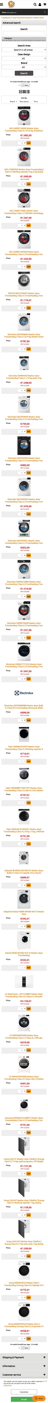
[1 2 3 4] (21, 1298)
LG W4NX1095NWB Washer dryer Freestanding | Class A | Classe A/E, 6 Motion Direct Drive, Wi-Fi (24, 1078)
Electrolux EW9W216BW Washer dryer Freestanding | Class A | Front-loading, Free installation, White (24, 584)
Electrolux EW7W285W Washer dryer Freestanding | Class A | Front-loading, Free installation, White (24, 419)
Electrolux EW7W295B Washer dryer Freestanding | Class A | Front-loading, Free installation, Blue (24, 460)
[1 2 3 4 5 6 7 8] (21, 1091)
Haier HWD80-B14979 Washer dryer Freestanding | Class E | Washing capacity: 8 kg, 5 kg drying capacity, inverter (24, 749)
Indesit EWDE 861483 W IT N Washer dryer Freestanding (24, 954)
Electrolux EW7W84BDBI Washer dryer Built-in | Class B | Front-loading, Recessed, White (23, 706)
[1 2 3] (21, 267)
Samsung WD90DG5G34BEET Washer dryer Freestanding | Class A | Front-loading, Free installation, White (24, 1120)
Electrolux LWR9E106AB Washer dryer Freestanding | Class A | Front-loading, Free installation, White (24, 625)
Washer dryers (41, 40)
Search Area (24, 45)
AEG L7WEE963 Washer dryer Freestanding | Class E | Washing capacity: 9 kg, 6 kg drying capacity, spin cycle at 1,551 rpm (24, 171)
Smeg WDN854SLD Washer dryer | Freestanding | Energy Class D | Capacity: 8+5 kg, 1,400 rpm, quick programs (24, 1285)
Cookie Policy (8, 1385)
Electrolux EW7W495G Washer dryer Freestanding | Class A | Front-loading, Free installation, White (24, 543)
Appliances (11, 40)
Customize (24, 1392)
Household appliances (9, 12)
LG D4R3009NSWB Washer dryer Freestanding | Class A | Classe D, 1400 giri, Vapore (24, 1037)
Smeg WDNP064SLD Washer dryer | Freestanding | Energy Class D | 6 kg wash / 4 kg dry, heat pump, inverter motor (24, 1326)
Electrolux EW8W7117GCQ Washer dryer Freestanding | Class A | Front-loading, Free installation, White (24, 666)
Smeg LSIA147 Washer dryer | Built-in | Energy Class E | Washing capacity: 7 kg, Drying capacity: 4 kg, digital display (24, 1202)
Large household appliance (25, 40)
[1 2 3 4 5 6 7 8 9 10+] (21, 432)
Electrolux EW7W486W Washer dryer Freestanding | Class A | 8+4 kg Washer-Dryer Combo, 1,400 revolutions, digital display (24, 336)
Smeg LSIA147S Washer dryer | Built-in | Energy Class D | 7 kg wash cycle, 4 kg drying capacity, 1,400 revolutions (24, 1243)
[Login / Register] (40, 4)
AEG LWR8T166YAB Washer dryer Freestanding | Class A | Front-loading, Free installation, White (24, 254)
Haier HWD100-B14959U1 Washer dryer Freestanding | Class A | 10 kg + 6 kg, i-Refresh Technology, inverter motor (24, 831)
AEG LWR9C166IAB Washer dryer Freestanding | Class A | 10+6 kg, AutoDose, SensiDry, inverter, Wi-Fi (24, 130)
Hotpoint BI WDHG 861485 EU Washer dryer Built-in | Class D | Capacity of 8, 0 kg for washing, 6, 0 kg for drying (24, 872)
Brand (24, 62)
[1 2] (21, 143)
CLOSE (46, 1381)
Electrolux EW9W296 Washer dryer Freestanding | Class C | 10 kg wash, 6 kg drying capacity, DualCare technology (23, 378)
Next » (27, 85)
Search (24, 28)
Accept (24, 1399)
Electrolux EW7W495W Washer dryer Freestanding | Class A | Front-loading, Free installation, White (24, 501)
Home (4, 40)
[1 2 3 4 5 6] (21, 926)
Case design (24, 54)
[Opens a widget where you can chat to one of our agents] (39, 1399)
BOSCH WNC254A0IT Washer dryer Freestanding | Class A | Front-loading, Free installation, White (24, 295)
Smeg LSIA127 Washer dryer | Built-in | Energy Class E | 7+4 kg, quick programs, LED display (24, 1160)
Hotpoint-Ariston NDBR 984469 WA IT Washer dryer (24, 912)
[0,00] (45, 4)
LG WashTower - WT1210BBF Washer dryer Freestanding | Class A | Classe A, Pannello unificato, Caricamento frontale (24, 996)
